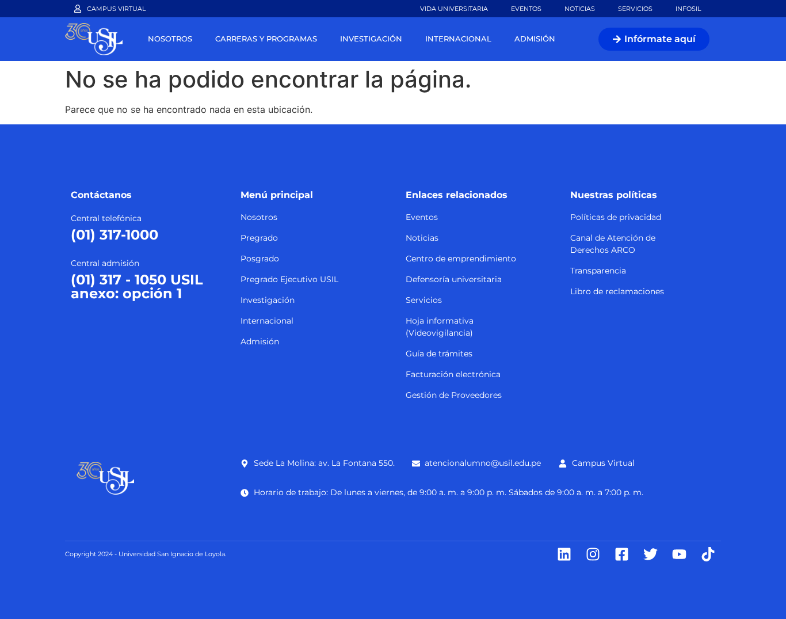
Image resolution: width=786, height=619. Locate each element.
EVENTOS (526, 9)
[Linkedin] (564, 554)
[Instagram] (593, 554)
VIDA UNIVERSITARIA (454, 9)
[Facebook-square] (622, 554)
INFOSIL (688, 9)
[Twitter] (650, 554)
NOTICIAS (579, 9)
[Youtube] (679, 554)
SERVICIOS (635, 9)
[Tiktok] (708, 554)
